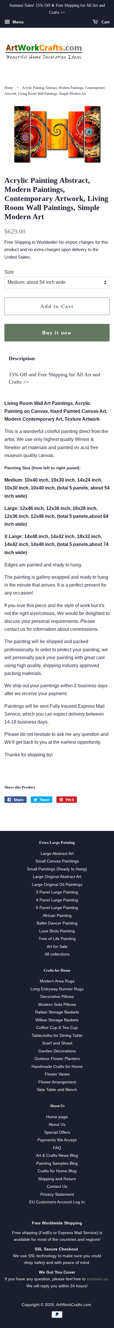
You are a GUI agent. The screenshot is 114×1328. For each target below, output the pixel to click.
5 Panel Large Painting (57, 908)
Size (9, 271)
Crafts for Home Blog (57, 1171)
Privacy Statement (57, 1194)
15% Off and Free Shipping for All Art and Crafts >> (54, 378)
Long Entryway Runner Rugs (57, 989)
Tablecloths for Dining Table (57, 1035)
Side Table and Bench (57, 1090)
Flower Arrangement (57, 1082)
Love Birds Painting (57, 931)
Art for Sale (57, 946)
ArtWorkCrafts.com (73, 1305)
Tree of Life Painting (57, 939)
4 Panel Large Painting (57, 900)
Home (8, 88)
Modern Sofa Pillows (57, 1004)
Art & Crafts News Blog (57, 1155)
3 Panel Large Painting (57, 892)
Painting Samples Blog (57, 1163)
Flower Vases (57, 1074)
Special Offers (57, 1132)
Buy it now (57, 333)
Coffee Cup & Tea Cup (57, 1027)
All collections (57, 954)
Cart (105, 22)
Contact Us (57, 1186)
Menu (17, 22)
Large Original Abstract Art (57, 877)
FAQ (57, 1148)
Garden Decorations (57, 1051)
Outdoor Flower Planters (57, 1058)
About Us (57, 1124)
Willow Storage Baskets (57, 1020)
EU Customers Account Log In (57, 1202)
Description (22, 358)
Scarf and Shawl (57, 1043)
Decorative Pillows (57, 996)
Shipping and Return (57, 1179)
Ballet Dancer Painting (57, 923)
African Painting (57, 915)
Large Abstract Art (57, 853)
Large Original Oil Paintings (57, 884)
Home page (57, 1117)
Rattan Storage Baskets (57, 1012)
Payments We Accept (57, 1140)
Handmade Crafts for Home (57, 1066)
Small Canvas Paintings (57, 861)
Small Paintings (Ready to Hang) (57, 869)
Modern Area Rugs (57, 981)
